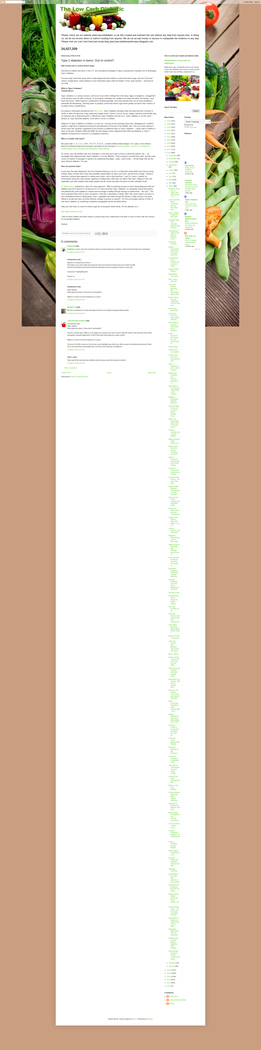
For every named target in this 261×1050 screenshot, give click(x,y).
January (172, 966)
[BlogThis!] (98, 233)
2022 (169, 134)
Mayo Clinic (98, 111)
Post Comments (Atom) (79, 377)
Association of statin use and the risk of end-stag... (174, 922)
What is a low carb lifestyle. (173, 787)
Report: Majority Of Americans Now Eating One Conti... (174, 718)
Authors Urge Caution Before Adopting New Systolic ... (173, 943)
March (171, 186)
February (172, 963)
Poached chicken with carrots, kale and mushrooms (174, 618)
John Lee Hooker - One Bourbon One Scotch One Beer (174, 646)
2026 (169, 121)
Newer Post (66, 373)
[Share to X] (101, 233)
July (170, 173)
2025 (169, 124)
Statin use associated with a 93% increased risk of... (174, 423)
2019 (169, 143)
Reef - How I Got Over (173, 280)
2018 (169, 146)
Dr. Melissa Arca (67, 186)
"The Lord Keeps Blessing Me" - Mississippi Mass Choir (174, 289)
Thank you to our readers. (174, 351)
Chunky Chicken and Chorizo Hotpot (174, 433)
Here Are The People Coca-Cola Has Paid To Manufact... (174, 694)
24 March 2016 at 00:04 (76, 300)
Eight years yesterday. (173, 309)
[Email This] (96, 233)
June (171, 177)
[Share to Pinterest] (106, 233)
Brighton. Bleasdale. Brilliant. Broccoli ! (173, 400)
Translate (193, 127)
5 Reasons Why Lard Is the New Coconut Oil (174, 511)
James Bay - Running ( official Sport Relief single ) (174, 629)
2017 (169, 149)
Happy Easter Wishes (174, 270)
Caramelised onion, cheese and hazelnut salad (174, 262)
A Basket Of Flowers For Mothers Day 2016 (174, 806)
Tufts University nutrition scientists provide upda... (174, 672)
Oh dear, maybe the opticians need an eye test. (174, 862)
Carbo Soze (173, 996)
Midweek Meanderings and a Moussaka (174, 538)
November (173, 159)
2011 (169, 983)
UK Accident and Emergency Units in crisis (191, 206)
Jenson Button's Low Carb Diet (174, 530)
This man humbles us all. (174, 609)
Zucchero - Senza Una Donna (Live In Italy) (174, 471)
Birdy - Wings (173, 654)
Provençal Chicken (173, 243)
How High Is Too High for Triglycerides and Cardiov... (174, 390)
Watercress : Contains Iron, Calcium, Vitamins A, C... (174, 378)
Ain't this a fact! (174, 593)
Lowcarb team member (76, 321)
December (173, 155)
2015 (169, 970)
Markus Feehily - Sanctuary (174, 637)
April (171, 183)
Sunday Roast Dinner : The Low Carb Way (174, 480)
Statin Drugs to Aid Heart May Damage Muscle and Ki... (174, 549)
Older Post (152, 373)
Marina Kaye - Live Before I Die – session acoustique (174, 816)
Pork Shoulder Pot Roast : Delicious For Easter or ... (174, 561)
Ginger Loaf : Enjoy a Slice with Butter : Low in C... (174, 521)
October (172, 162)
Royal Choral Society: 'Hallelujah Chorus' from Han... (174, 301)
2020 (169, 140)
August (171, 170)
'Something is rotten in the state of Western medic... (174, 235)
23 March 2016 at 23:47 (76, 279)
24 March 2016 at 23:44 (76, 350)
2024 (169, 127)
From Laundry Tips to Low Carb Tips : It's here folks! (174, 661)
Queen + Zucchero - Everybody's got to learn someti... (174, 461)
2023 (169, 130)
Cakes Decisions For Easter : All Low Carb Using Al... (174, 338)
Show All (197, 249)
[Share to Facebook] (104, 233)
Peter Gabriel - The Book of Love (174, 853)
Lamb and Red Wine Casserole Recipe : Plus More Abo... (174, 205)
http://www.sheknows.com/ (71, 212)
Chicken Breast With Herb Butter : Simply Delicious (174, 796)
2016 (169, 153)
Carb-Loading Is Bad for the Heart (174, 215)
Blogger (150, 1019)
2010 (169, 986)
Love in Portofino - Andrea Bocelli (173, 845)
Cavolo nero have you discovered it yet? (174, 358)
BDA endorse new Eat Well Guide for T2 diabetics (174, 327)
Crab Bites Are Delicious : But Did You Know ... (174, 888)
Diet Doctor (189, 166)
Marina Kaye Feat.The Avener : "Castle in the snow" (173, 450)
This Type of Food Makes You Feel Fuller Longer (174, 769)
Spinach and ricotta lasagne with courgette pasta (174, 501)
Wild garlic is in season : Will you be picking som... (174, 683)
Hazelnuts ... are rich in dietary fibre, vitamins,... (174, 316)
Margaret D (71, 307)
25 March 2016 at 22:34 (76, 363)
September (173, 165)
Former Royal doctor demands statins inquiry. (174, 600)
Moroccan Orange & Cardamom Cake (174, 759)
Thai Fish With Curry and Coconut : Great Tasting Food (174, 411)
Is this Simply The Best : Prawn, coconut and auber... (174, 955)
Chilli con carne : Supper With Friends (174, 741)
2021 (169, 137)
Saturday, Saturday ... (174, 870)
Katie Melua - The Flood (173, 275)
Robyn (171, 1003)
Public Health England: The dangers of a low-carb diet (174, 490)
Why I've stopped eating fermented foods (190, 242)
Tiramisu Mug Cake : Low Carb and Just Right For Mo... (174, 911)
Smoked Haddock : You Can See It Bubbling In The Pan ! (174, 584)
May (170, 180)
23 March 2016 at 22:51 (76, 252)
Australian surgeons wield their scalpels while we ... (174, 572)
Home (109, 373)
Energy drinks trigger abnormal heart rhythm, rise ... (174, 899)
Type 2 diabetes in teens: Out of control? (174, 367)
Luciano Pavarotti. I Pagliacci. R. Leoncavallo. (174, 835)
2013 (169, 976)
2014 (169, 973)
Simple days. (173, 347)
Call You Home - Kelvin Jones (174, 826)
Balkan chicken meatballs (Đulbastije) (190, 170)
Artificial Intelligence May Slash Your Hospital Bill (191, 225)
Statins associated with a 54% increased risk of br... (174, 251)
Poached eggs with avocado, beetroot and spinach (174, 224)
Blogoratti (71, 246)
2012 (169, 980)
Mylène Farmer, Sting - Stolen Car (174, 441)
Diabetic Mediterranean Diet (190, 219)
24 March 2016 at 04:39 (76, 313)
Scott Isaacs (78, 144)
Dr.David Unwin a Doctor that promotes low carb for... (174, 730)
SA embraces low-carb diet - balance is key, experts (174, 878)
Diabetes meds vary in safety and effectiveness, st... (174, 193)
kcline (135, 1019)
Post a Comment (71, 368)
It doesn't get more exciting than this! (174, 779)
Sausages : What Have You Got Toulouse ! (174, 932)
